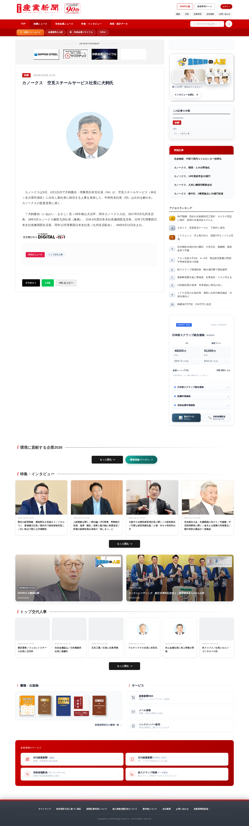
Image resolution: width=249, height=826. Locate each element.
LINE (47, 282)
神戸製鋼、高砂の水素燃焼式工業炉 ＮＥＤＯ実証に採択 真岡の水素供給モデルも (204, 218)
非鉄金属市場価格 (186, 405)
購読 (178, 14)
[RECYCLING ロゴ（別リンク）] (219, 561)
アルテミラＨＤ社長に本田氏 (142, 647)
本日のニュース (35, 254)
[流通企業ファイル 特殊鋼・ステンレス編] (27, 706)
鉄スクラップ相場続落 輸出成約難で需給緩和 (202, 269)
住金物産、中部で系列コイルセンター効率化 (198, 158)
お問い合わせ (224, 14)
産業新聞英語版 (201, 809)
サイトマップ (44, 809)
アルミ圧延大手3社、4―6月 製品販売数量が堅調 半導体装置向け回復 (205, 260)
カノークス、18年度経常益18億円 (192, 176)
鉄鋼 (177, 122)
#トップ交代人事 (182, 133)
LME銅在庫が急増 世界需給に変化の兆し (200, 285)
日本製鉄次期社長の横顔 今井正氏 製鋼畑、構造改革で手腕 (204, 248)
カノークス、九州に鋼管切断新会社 (193, 184)
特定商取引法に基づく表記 (68, 809)
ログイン (226, 6)
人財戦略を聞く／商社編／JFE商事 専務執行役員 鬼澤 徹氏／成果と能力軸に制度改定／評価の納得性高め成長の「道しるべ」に (96, 525)
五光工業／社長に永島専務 (104, 647)
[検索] (228, 23)
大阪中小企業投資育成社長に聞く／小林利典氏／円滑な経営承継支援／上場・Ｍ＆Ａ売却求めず (152, 525)
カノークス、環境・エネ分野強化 (192, 167)
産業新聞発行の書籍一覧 (107, 725)
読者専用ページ (205, 6)
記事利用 (197, 14)
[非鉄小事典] (63, 706)
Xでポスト (31, 282)
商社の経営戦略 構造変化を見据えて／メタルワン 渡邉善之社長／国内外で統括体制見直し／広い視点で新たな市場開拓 (41, 525)
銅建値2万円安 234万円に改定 (194, 304)
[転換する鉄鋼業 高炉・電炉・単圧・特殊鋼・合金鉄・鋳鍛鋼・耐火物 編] (99, 706)
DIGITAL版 (185, 6)
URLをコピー (66, 282)
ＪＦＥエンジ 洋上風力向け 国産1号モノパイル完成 (205, 237)
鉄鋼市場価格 (184, 396)
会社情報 (210, 14)
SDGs (103, 32)
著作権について (150, 809)
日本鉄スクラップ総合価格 (190, 387)
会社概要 (166, 809)
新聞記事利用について (96, 809)
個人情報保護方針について (124, 809)
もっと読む (106, 459)
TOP (23, 23)
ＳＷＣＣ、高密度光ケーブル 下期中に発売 (201, 227)
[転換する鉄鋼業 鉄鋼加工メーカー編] (45, 706)
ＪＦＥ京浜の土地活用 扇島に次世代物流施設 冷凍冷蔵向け (204, 294)
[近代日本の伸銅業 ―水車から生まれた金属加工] (81, 706)
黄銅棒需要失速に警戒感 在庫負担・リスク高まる (204, 277)
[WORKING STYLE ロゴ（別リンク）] (108, 561)
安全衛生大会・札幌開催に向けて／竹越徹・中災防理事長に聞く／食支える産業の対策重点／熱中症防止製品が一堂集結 (207, 525)
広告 (187, 14)
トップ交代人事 (55, 254)
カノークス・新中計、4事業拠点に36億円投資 (198, 193)
